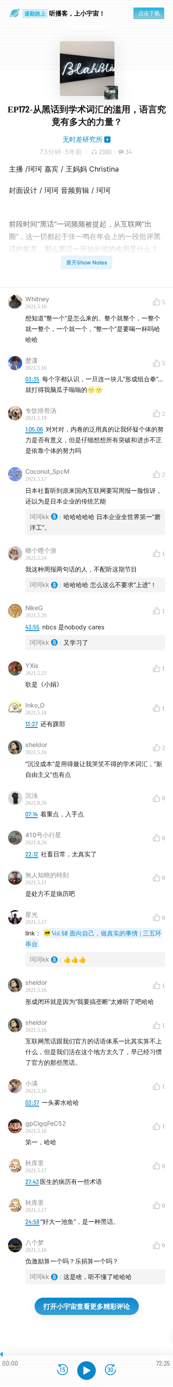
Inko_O (35, 705)
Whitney (37, 299)
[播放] (86, 1370)
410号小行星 (43, 835)
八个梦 (34, 1242)
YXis (32, 665)
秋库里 (34, 1163)
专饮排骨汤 (40, 410)
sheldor (36, 744)
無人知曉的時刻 (47, 875)
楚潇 (31, 360)
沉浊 (31, 795)
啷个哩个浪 (40, 550)
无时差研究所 (82, 139)
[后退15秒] (62, 1370)
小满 (31, 1083)
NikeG (34, 608)
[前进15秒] (110, 1370)
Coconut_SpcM (47, 471)
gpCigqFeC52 (45, 1123)
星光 (31, 914)
